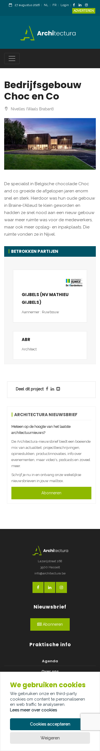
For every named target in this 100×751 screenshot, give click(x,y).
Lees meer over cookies (33, 709)
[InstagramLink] (88, 5)
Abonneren (51, 493)
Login (65, 5)
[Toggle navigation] (12, 58)
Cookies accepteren (50, 724)
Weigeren (50, 737)
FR (54, 5)
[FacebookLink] (75, 5)
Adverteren (84, 10)
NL (46, 5)
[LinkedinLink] (81, 5)
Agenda (50, 661)
